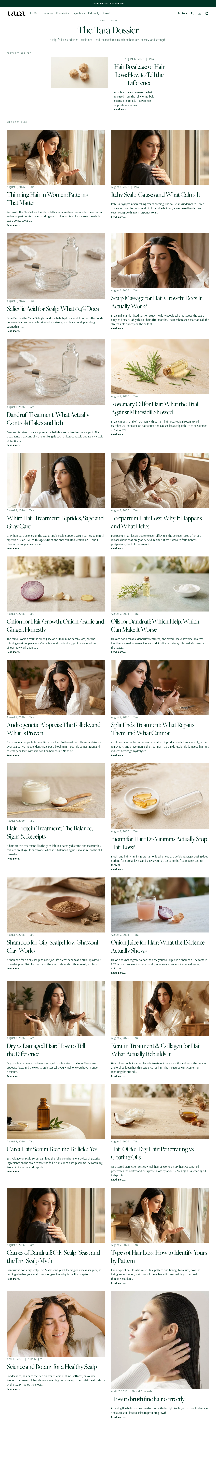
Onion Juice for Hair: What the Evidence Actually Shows (158, 946)
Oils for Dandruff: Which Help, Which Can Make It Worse (155, 625)
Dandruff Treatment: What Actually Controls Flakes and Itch (48, 418)
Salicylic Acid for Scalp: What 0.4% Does (53, 308)
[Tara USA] (16, 13)
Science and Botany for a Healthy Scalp (52, 1366)
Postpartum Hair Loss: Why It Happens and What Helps (156, 522)
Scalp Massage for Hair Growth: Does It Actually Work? (156, 302)
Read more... (121, 109)
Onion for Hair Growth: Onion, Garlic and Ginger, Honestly (55, 625)
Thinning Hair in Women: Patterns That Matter (47, 198)
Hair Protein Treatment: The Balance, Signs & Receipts (50, 832)
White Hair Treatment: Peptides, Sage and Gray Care (55, 522)
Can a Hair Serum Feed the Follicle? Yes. (52, 1149)
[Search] (192, 13)
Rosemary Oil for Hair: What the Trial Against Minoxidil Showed (154, 408)
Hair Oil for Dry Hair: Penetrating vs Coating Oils (152, 1153)
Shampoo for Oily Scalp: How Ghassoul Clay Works (52, 946)
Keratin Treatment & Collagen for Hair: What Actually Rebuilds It (156, 1049)
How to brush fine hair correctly (148, 1399)
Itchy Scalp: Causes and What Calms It (155, 194)
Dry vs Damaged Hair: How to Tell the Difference (46, 1049)
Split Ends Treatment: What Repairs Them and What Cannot (152, 728)
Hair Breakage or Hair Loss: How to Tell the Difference (139, 74)
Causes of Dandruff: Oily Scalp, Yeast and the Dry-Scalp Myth (53, 1256)
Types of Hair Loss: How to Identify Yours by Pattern (159, 1256)
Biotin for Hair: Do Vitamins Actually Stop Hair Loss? (159, 842)
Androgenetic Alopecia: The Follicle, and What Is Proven (54, 728)
